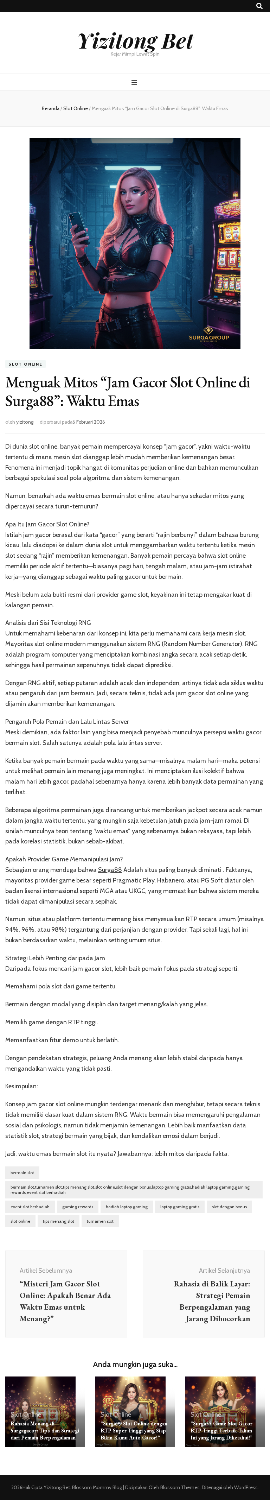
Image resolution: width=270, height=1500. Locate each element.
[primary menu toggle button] (135, 82)
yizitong (24, 422)
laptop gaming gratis (179, 1206)
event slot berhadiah (30, 1206)
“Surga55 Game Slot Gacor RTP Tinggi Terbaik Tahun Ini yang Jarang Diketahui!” (221, 1430)
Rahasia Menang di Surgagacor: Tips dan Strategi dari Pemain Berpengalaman (45, 1430)
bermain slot (22, 1172)
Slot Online (25, 364)
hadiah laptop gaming (127, 1206)
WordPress (246, 1487)
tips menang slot (58, 1221)
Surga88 (110, 870)
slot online (20, 1221)
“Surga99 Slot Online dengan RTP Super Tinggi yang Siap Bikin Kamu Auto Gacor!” (134, 1430)
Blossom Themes (179, 1487)
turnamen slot (100, 1221)
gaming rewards (77, 1206)
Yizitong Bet (135, 40)
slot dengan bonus (229, 1206)
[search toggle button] (259, 6)
